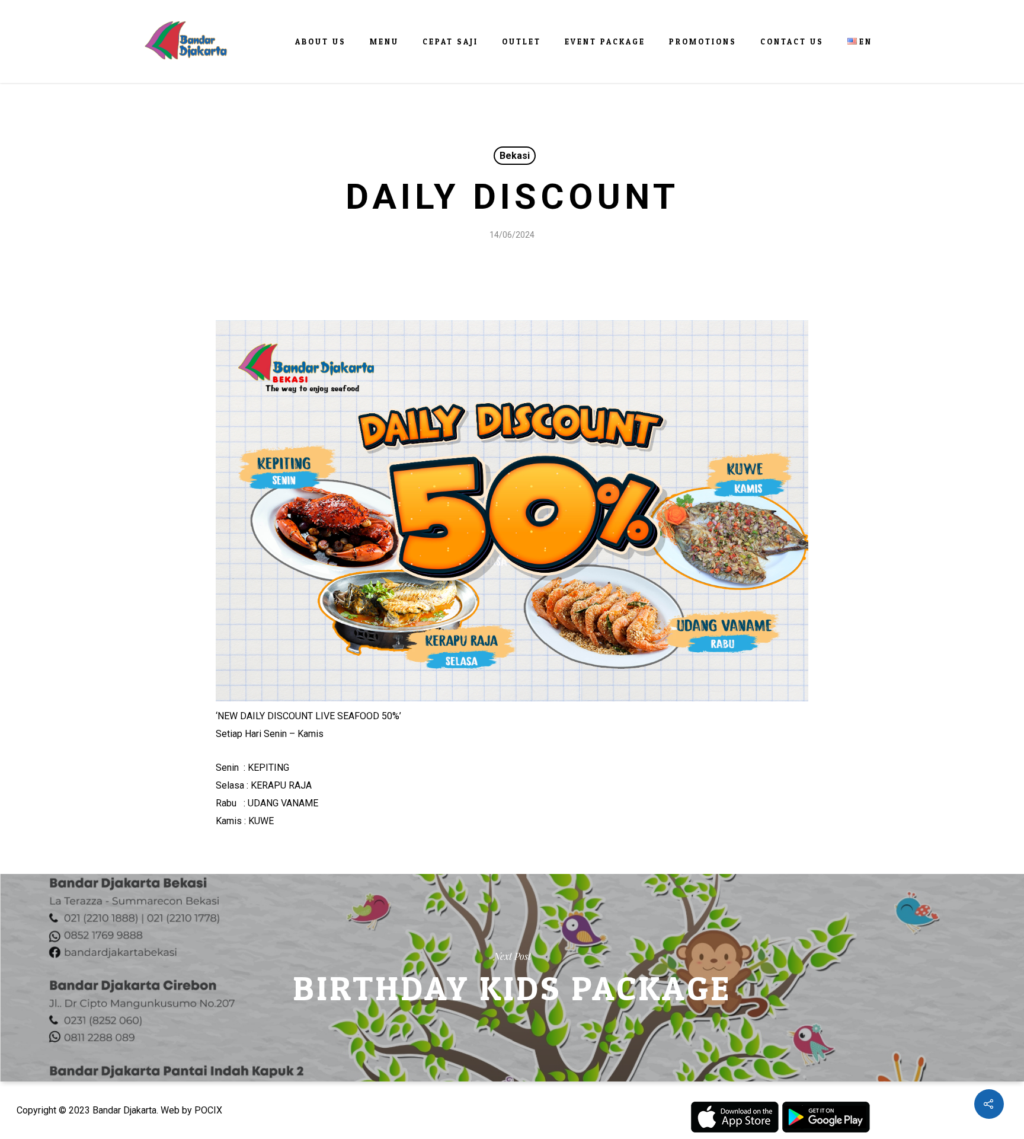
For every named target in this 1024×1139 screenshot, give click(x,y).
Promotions (703, 41)
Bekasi (515, 155)
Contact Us (792, 41)
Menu (384, 41)
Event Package (605, 41)
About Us (320, 41)
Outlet (521, 41)
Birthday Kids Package (512, 977)
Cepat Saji (450, 41)
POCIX (208, 1110)
